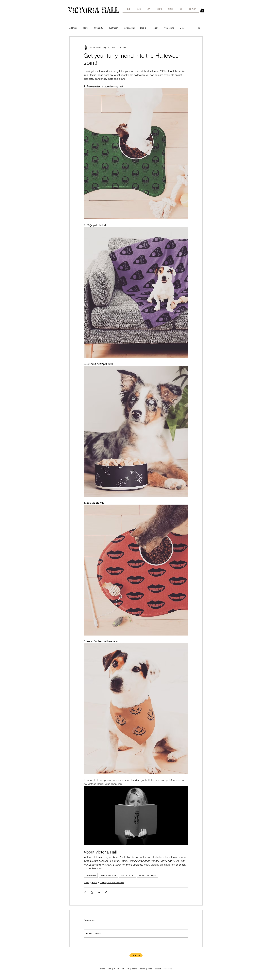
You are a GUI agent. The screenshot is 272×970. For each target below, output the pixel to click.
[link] (202, 10)
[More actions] (186, 47)
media (116, 969)
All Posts (73, 28)
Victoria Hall (129, 28)
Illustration (113, 28)
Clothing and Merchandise (112, 882)
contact (158, 969)
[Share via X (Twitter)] (92, 892)
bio (128, 969)
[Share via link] (105, 892)
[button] (199, 28)
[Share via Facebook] (85, 892)
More (182, 28)
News (86, 28)
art (123, 969)
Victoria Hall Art (127, 875)
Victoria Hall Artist (108, 875)
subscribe (167, 969)
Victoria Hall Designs (147, 875)
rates (150, 969)
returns (142, 969)
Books (143, 28)
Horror (155, 28)
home (102, 969)
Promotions (168, 28)
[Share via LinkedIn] (98, 892)
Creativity (98, 28)
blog (109, 969)
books (134, 969)
